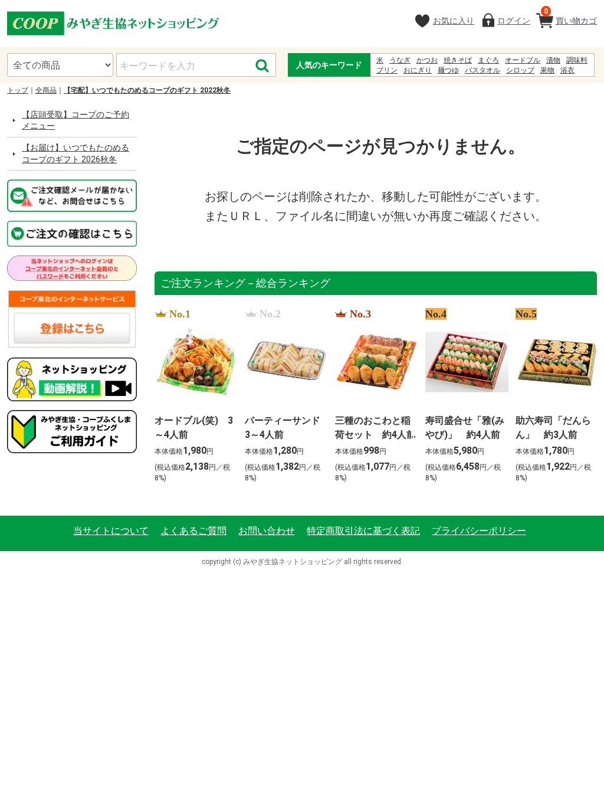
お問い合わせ (266, 530)
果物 (547, 70)
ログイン (513, 20)
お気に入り (453, 20)
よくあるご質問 (193, 530)
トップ (17, 90)
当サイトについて (111, 530)
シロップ (520, 70)
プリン (387, 70)
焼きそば (458, 60)
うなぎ (400, 60)
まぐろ (488, 60)
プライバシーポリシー (479, 530)
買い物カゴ (570, 16)
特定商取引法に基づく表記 (363, 530)
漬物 (553, 60)
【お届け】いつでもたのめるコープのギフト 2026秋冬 (75, 153)
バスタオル (482, 70)
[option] (192, 396)
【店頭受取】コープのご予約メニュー (75, 120)
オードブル (522, 60)
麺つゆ (448, 70)
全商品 (46, 90)
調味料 (576, 60)
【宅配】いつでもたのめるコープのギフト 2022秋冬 (147, 90)
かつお (427, 60)
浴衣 (567, 70)
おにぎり (417, 70)
